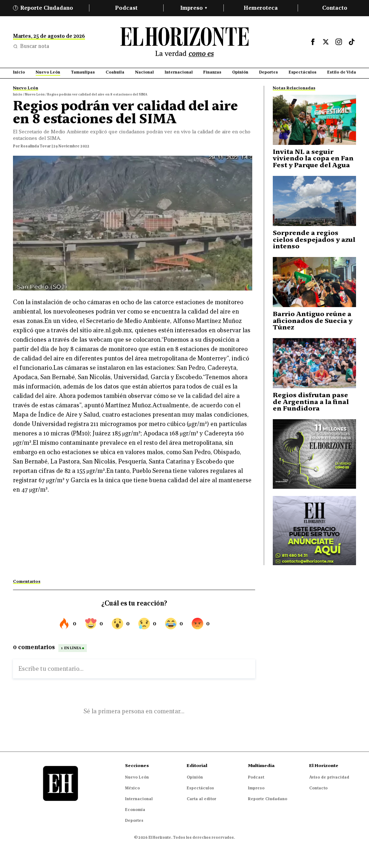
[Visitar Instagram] (338, 41)
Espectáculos (200, 787)
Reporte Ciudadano (44, 7)
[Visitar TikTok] (351, 41)
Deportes (134, 820)
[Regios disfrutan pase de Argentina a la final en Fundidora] (314, 363)
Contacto (334, 7)
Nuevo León (137, 777)
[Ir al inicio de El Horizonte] (184, 42)
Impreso (193, 7)
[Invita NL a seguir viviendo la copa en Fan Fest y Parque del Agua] (314, 120)
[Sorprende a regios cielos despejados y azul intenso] (314, 201)
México (132, 787)
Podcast (126, 7)
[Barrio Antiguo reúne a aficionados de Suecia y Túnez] (314, 282)
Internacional (139, 798)
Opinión (195, 777)
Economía (135, 809)
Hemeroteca (261, 7)
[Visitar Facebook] (312, 41)
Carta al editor (201, 798)
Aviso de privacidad (329, 777)
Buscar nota (34, 46)
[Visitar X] (325, 41)
